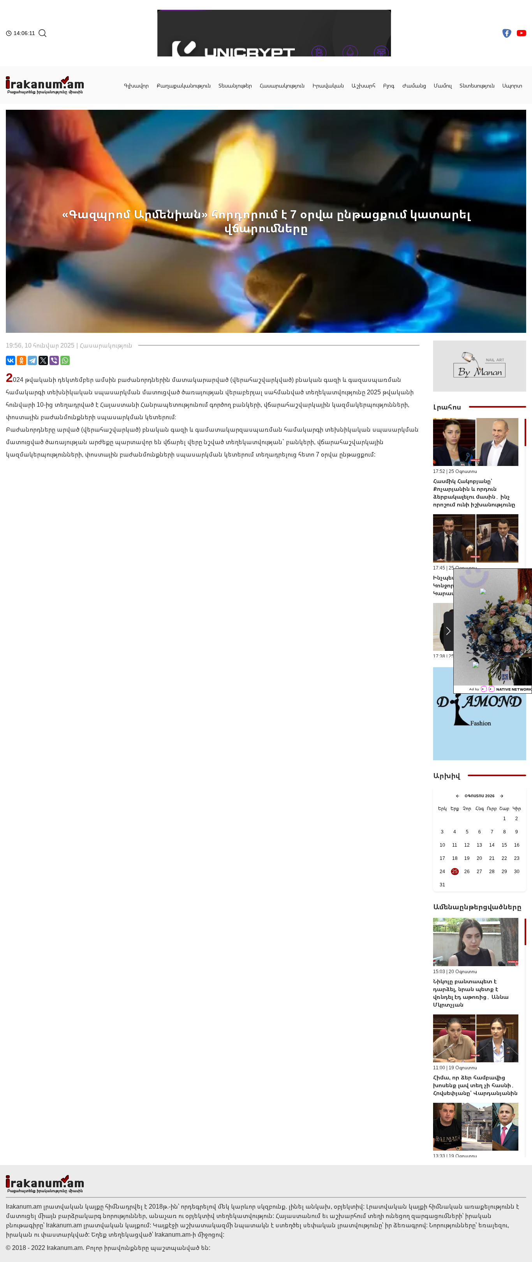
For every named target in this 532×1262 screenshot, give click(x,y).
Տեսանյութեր (235, 85)
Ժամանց (414, 85)
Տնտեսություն (477, 85)
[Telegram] (32, 360)
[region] (479, 537)
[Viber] (54, 360)
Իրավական (328, 85)
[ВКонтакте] (10, 360)
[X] (43, 360)
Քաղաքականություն (184, 85)
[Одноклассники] (21, 360)
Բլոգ (389, 85)
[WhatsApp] (65, 360)
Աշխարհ (363, 85)
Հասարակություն (282, 85)
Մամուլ (443, 85)
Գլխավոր (136, 85)
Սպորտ (512, 85)
